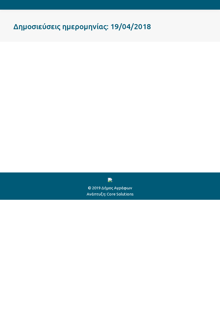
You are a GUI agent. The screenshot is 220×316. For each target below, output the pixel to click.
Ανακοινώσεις (33, 130)
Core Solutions (120, 194)
